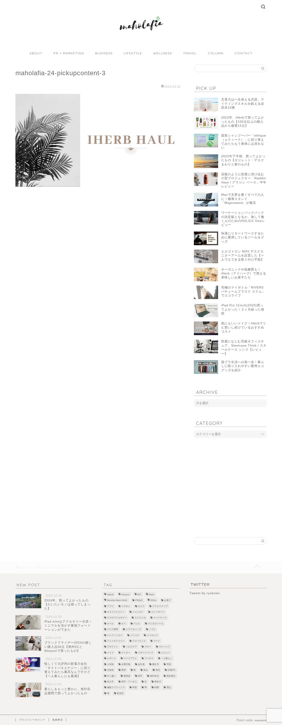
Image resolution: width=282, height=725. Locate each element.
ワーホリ (149, 658)
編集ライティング (116, 687)
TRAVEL (190, 53)
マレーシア (164, 647)
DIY (139, 594)
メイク (110, 652)
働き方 (155, 664)
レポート (111, 658)
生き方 (110, 681)
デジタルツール (155, 623)
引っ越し (111, 676)
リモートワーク (145, 652)
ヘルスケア (131, 647)
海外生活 (154, 676)
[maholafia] (141, 33)
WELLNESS (162, 53)
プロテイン (112, 647)
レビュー (165, 652)
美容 (134, 687)
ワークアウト (130, 658)
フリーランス (139, 641)
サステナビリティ (116, 612)
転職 (156, 687)
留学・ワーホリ (129, 681)
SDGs (153, 600)
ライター (125, 652)
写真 (169, 664)
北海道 (110, 670)
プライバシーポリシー (32, 719)
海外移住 (171, 676)
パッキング (152, 635)
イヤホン (125, 606)
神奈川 (157, 681)
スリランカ (140, 618)
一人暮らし (166, 658)
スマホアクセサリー (117, 618)
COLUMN (216, 53)
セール (110, 623)
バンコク (134, 635)
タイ (123, 623)
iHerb (151, 594)
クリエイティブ (160, 606)
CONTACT (244, 53)
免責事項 (57, 719)
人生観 (110, 664)
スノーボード (157, 612)
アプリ (110, 606)
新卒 (140, 676)
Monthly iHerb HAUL (117, 600)
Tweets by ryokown (204, 593)
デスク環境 (112, 629)
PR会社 (139, 600)
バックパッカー (114, 635)
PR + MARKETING (69, 53)
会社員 (141, 664)
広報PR (171, 670)
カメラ (141, 606)
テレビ (137, 623)
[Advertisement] (230, 476)
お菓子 (167, 600)
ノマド (152, 629)
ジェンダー (137, 612)
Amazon (125, 594)
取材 (123, 670)
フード (156, 641)
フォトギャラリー (116, 641)
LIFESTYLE (133, 53)
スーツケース (160, 618)
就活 (158, 670)
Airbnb (110, 594)
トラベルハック (133, 629)
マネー (148, 647)
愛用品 (127, 676)
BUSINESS (104, 53)
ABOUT (36, 53)
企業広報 (125, 664)
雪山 (169, 687)
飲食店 (120, 693)
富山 (145, 670)
